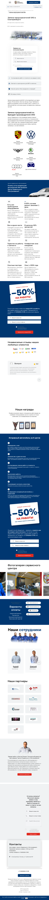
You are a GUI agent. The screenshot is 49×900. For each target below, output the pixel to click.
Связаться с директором (24, 774)
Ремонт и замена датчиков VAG (17, 11)
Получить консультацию (24, 68)
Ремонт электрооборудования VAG (24, 10)
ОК (26, 898)
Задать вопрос (33, 834)
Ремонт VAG (11, 10)
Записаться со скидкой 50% (24, 332)
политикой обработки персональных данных (24, 66)
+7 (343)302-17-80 (37, 7)
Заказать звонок (33, 2)
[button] (39, 379)
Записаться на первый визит (24, 555)
